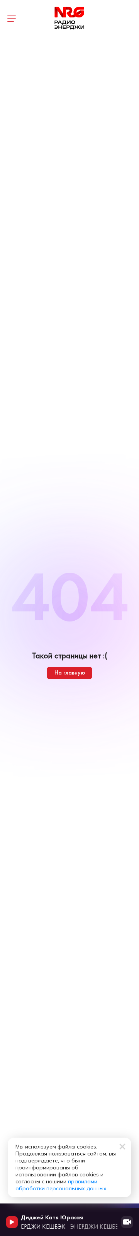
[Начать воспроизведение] (12, 1222)
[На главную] (69, 18)
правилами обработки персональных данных (61, 1185)
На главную (69, 672)
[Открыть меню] (11, 18)
